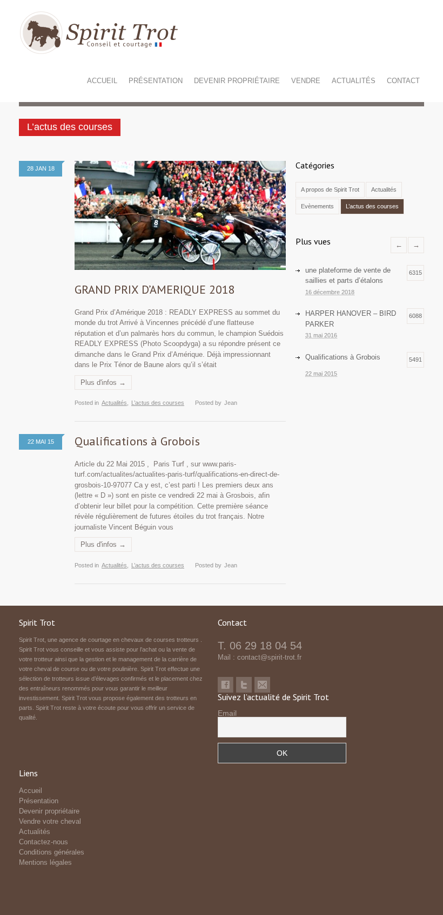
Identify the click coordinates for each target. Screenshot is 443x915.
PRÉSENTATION (156, 81)
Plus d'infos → (103, 382)
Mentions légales (45, 862)
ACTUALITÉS (353, 81)
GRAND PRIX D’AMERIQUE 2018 (155, 289)
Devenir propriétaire (49, 811)
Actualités (114, 402)
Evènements (317, 206)
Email (227, 713)
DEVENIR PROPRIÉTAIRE (237, 81)
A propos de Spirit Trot (330, 189)
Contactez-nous (43, 842)
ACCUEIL (102, 81)
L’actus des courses (157, 402)
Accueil (30, 791)
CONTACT (403, 81)
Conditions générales (51, 852)
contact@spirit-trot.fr (269, 657)
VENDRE (305, 81)
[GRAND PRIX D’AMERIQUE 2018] (180, 215)
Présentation (38, 801)
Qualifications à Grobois (137, 441)
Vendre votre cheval (50, 821)
